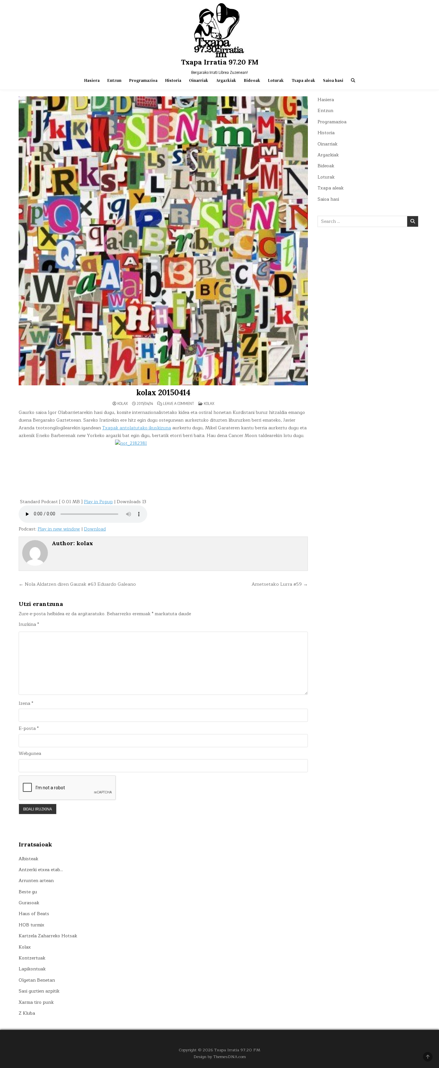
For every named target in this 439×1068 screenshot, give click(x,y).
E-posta (29, 728)
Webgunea (30, 753)
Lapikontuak (32, 969)
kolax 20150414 (163, 393)
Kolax (209, 403)
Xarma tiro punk (36, 1002)
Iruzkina (29, 624)
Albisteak (28, 858)
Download (95, 529)
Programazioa (143, 80)
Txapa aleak (303, 80)
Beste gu (28, 892)
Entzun (114, 80)
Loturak (276, 80)
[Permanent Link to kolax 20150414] (163, 240)
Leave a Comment (178, 404)
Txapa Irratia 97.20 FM (219, 61)
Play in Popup (98, 501)
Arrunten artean (36, 880)
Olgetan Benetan (37, 980)
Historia (173, 80)
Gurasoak (29, 902)
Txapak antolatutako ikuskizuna (136, 428)
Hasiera (92, 80)
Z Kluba (27, 1013)
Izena (26, 703)
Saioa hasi (333, 80)
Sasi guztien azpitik (39, 991)
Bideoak (252, 80)
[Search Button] (353, 80)
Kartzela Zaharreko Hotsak (48, 936)
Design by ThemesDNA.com (219, 1056)
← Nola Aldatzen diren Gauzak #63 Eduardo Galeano (77, 584)
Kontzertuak (32, 958)
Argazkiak (226, 80)
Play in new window (59, 529)
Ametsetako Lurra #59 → (280, 584)
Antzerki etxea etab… (41, 869)
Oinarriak (198, 80)
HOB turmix (31, 925)
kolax (122, 404)
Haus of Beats (34, 913)
